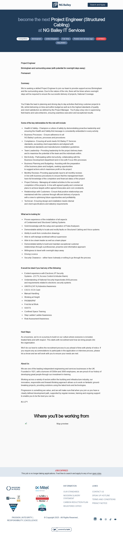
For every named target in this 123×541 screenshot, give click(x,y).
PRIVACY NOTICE (99, 503)
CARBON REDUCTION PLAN (75, 502)
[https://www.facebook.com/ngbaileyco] (101, 519)
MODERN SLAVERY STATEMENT (71, 497)
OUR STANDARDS (71, 491)
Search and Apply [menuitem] (97, 5)
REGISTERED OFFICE (72, 506)
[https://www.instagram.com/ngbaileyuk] (106, 519)
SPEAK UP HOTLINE (101, 495)
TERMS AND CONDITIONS (104, 499)
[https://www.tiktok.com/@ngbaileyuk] (110, 519)
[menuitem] (61, 5)
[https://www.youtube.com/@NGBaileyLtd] (115, 519)
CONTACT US (98, 491)
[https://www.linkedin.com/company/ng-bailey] (95, 519)
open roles (96, 473)
